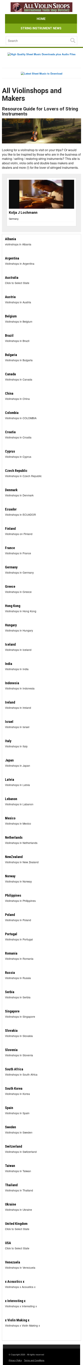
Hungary (11, 625)
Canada (10, 374)
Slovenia (11, 1050)
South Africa (14, 1069)
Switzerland (13, 1146)
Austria (10, 297)
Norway (10, 876)
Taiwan (10, 1166)
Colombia (12, 413)
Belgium (11, 316)
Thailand (11, 1185)
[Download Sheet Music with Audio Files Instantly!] (41, 54)
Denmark (11, 490)
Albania (10, 239)
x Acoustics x (14, 1281)
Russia (10, 973)
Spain (9, 1108)
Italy (8, 741)
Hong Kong (12, 606)
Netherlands (14, 837)
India (8, 664)
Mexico (10, 818)
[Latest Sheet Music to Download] (41, 73)
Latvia (9, 779)
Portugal (11, 934)
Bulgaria (11, 355)
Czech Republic (16, 471)
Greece (10, 586)
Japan (9, 760)
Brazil (9, 335)
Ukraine (10, 1204)
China (9, 393)
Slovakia (11, 1030)
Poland (10, 915)
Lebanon (11, 799)
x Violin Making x (17, 1320)
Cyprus (10, 451)
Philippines (13, 895)
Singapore (12, 1011)
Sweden (10, 1127)
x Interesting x (15, 1301)
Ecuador (11, 509)
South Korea (13, 1088)
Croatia (10, 432)
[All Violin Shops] (41, 7)
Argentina (12, 258)
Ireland (10, 702)
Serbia (9, 992)
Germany (18, 218)
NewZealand (14, 857)
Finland (10, 528)
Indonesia (12, 683)
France (10, 548)
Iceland (10, 644)
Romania (11, 953)
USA (8, 1243)
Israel (9, 722)
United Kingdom (16, 1224)
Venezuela (12, 1262)
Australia (11, 278)
